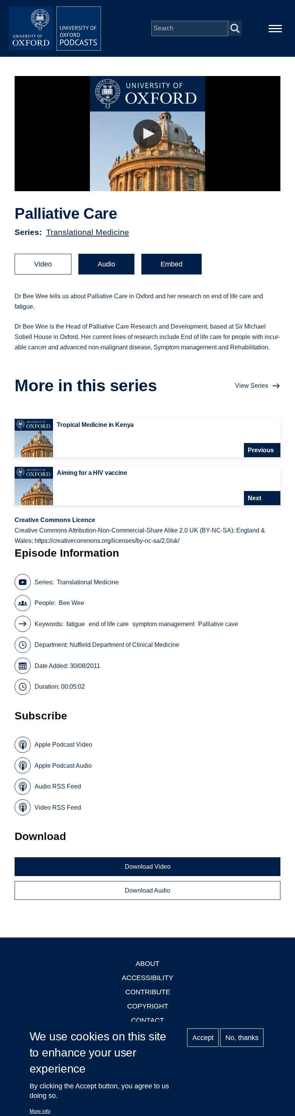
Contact (147, 1020)
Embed (171, 264)
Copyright (147, 1006)
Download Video (148, 866)
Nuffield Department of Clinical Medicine (124, 644)
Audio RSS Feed (58, 786)
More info (40, 1111)
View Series (251, 385)
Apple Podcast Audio (63, 765)
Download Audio (147, 890)
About (147, 963)
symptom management (163, 624)
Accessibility (147, 978)
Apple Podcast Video (63, 744)
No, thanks (242, 1038)
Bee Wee (71, 603)
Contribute (147, 992)
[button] (147, 133)
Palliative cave (218, 624)
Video (43, 264)
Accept (203, 1038)
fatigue (75, 624)
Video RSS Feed (58, 807)
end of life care (109, 624)
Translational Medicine (87, 232)
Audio (106, 264)
